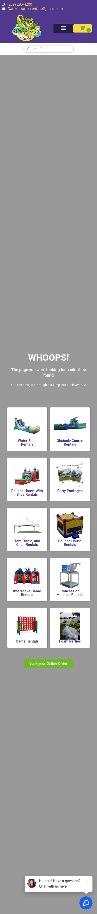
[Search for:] (48, 48)
